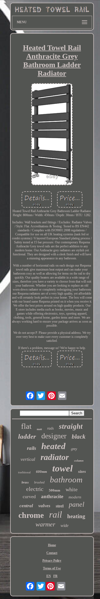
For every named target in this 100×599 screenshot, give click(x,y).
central (26, 505)
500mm (54, 490)
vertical (28, 459)
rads (50, 428)
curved (29, 496)
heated (53, 446)
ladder (27, 436)
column (78, 460)
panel (76, 504)
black (79, 436)
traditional (24, 472)
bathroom (66, 479)
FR (55, 576)
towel (62, 468)
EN (48, 576)
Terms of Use (52, 568)
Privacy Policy (51, 560)
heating (76, 516)
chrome (31, 515)
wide (65, 525)
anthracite (52, 496)
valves (44, 505)
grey (74, 449)
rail (55, 514)
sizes (82, 471)
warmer (45, 524)
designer (53, 436)
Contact (51, 553)
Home (52, 545)
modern (75, 497)
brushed (39, 482)
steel (59, 506)
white (72, 489)
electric (34, 489)
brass (25, 482)
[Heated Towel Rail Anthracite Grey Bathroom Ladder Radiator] (52, 135)
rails (31, 448)
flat (26, 426)
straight (71, 426)
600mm (41, 472)
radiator (55, 457)
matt (39, 429)
